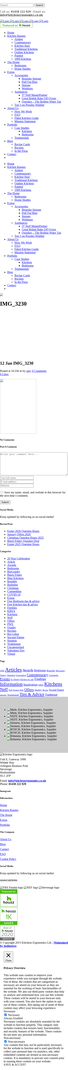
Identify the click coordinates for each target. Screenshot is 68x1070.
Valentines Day (16, 650)
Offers (11, 620)
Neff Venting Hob (16, 690)
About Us (5, 839)
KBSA (11, 611)
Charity (3, 675)
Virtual (11, 653)
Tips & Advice (32, 694)
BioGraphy (13, 571)
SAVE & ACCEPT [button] (15, 1064)
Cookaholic (53, 675)
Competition (14, 591)
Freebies (12, 607)
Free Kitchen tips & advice (22, 604)
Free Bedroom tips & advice (23, 601)
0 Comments (39, 370)
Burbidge (12, 584)
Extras (11, 597)
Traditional (51, 694)
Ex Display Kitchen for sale (22, 680)
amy (28, 370)
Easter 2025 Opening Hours (23, 544)
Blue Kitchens (15, 578)
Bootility (12, 581)
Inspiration (30, 684)
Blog (3, 844)
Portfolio (5, 824)
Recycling (13, 634)
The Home (6, 815)
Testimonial (13, 643)
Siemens (12, 640)
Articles (13, 669)
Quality (11, 627)
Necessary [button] (9, 1011)
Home (3, 805)
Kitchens (12, 614)
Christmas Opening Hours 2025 (25, 537)
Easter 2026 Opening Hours (23, 531)
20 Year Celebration (18, 558)
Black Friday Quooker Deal (23, 540)
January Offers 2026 (19, 534)
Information (11, 684)
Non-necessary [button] (12, 1038)
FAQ (3, 854)
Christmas (13, 588)
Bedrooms (13, 568)
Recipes (11, 630)
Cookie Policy (8, 859)
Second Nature (15, 637)
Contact (4, 849)
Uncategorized (15, 647)
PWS (10, 624)
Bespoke (51, 670)
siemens (3, 695)
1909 (2, 671)
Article (11, 561)
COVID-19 (13, 594)
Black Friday (14, 574)
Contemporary (37, 675)
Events (5, 679)
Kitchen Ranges (9, 810)
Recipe (45, 690)
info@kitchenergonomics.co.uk (21, 14)
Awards (11, 565)
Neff (10, 617)
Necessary (14, 1014)
